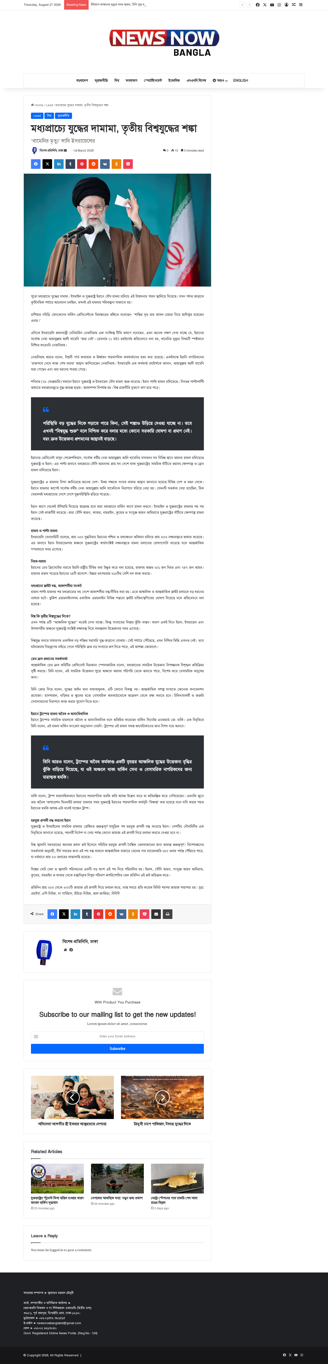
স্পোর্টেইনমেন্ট (153, 81)
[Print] (167, 914)
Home (38, 105)
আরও (220, 81)
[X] (47, 164)
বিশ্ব (117, 81)
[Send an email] (65, 150)
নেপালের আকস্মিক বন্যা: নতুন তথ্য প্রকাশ (117, 1198)
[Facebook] (36, 164)
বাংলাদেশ (82, 81)
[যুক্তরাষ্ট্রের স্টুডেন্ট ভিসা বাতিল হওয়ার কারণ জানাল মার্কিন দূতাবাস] (57, 1178)
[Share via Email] (156, 914)
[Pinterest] (82, 164)
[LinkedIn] (59, 164)
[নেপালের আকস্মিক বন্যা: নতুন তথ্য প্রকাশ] (117, 1178)
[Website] (65, 950)
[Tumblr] (70, 164)
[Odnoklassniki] (116, 164)
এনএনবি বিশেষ (196, 81)
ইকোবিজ (174, 81)
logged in (56, 1250)
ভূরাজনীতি (101, 81)
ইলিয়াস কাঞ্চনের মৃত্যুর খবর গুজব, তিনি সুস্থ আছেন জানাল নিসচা (128, 4)
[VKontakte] (105, 164)
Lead (49, 105)
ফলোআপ (131, 81)
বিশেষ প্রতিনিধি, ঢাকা (51, 150)
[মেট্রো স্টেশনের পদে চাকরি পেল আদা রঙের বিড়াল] (177, 1178)
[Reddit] (93, 164)
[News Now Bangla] (164, 42)
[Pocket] (128, 164)
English (240, 81)
